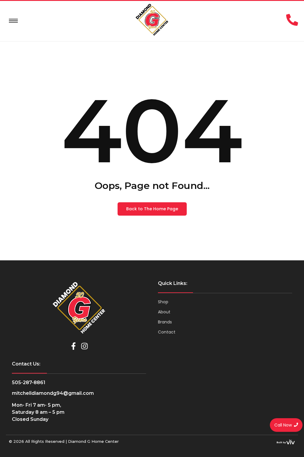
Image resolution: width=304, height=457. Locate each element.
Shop (163, 302)
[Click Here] (13, 20)
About (164, 312)
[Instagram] (84, 346)
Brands (165, 322)
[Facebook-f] (73, 346)
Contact (166, 332)
